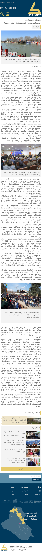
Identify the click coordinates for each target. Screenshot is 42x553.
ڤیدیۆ (12, 487)
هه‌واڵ (39, 487)
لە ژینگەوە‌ (25, 491)
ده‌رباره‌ (12, 495)
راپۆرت (39, 491)
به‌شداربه (36, 479)
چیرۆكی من (24, 487)
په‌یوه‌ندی (11, 491)
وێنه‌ (26, 495)
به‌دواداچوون (37, 495)
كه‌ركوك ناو (36, 66)
